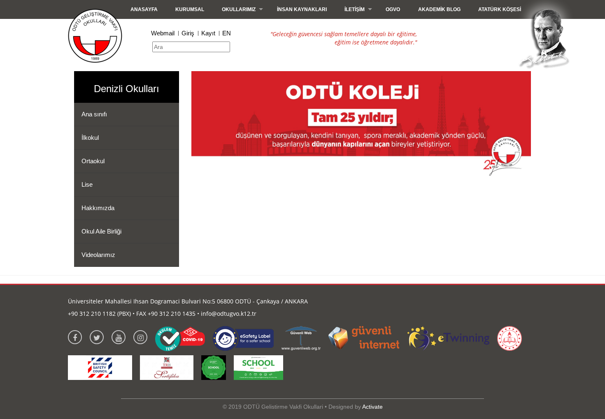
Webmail (163, 33)
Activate (372, 406)
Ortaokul (93, 160)
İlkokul (90, 137)
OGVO (393, 9)
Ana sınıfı (94, 114)
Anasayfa (144, 9)
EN (226, 33)
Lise (87, 184)
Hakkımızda (97, 207)
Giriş (188, 33)
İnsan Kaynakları (302, 9)
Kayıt (208, 33)
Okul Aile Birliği (101, 231)
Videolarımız (98, 254)
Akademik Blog (439, 9)
